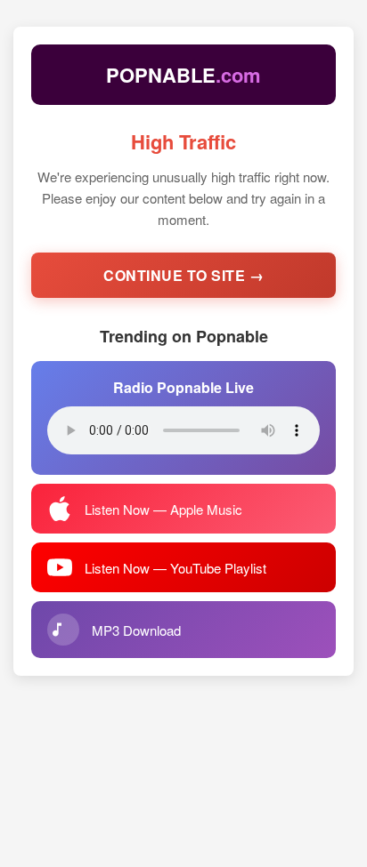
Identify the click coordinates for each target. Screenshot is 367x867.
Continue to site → (183, 275)
